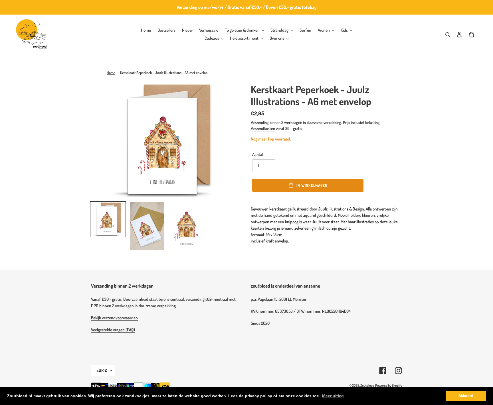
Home (111, 72)
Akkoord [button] (465, 396)
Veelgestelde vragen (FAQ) (113, 329)
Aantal (257, 154)
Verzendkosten (263, 128)
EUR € (101, 370)
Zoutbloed (367, 385)
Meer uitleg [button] (333, 396)
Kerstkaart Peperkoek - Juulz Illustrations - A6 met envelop (163, 72)
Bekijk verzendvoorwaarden (114, 317)
